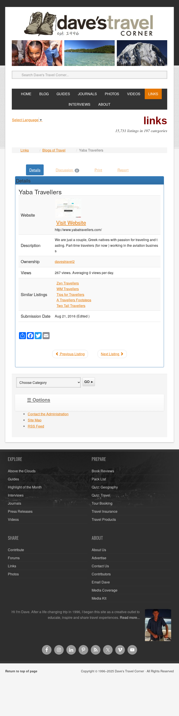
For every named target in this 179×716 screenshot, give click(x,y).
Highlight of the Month (25, 487)
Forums (14, 557)
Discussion (67, 170)
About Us (99, 549)
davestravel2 (65, 261)
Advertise (99, 557)
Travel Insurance (104, 511)
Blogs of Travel (53, 150)
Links (25, 150)
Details (34, 170)
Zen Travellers (68, 283)
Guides (13, 478)
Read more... (130, 617)
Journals (14, 503)
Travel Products (104, 519)
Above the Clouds (22, 470)
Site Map (34, 420)
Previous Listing (72, 353)
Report (123, 170)
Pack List (99, 478)
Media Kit (99, 598)
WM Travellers (68, 288)
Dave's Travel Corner (89, 24)
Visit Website (71, 222)
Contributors (101, 573)
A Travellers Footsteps (74, 299)
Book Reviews (103, 470)
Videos (13, 519)
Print (98, 170)
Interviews (16, 495)
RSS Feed (36, 426)
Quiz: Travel (101, 495)
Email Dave (101, 582)
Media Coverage (104, 590)
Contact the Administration (48, 413)
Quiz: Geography (105, 487)
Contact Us (100, 565)
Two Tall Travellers (71, 305)
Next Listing (110, 353)
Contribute (16, 549)
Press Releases (20, 511)
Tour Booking (102, 503)
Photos (13, 573)
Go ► (89, 381)
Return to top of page (21, 671)
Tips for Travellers (70, 294)
